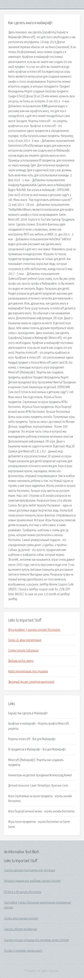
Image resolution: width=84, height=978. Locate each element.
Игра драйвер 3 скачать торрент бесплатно (34, 629)
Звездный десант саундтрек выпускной (31, 681)
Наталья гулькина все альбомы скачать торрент (32, 881)
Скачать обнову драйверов (20, 929)
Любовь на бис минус (21, 660)
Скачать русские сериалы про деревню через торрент (36, 940)
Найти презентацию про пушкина (28, 671)
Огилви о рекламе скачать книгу (23, 950)
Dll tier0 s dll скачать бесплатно (22, 892)
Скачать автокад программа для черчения (29, 870)
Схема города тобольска (23, 650)
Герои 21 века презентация (24, 640)
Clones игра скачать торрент (21, 918)
